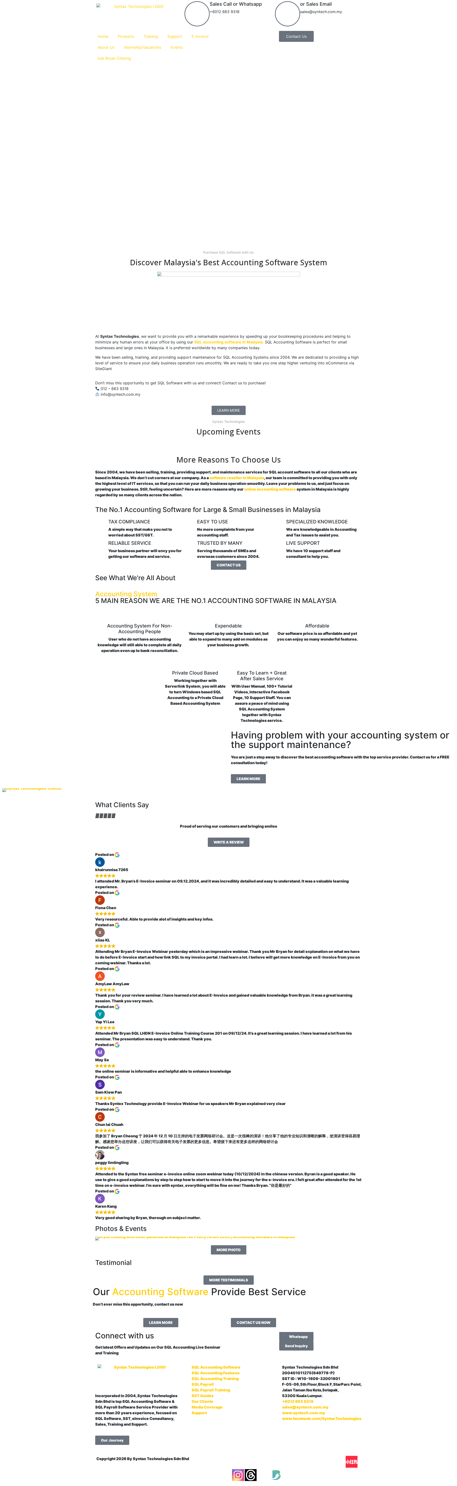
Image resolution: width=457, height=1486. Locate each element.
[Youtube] (263, 1462)
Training (151, 36)
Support (174, 36)
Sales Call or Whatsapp (236, 4)
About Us (106, 47)
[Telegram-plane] (326, 1462)
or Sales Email (316, 4)
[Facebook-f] (238, 1462)
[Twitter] (263, 1475)
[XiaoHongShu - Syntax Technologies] (352, 1462)
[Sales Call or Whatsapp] (197, 13)
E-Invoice (200, 36)
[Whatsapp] (339, 1462)
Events (177, 47)
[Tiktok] (288, 1462)
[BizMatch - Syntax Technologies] (276, 1475)
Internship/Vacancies (142, 47)
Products (126, 36)
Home (103, 36)
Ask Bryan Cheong (114, 58)
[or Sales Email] (287, 13)
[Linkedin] (301, 1462)
